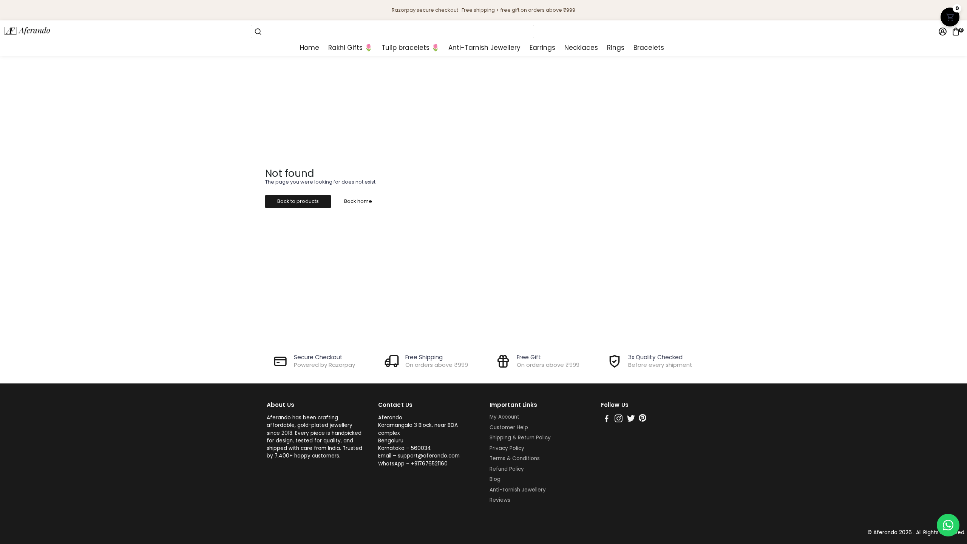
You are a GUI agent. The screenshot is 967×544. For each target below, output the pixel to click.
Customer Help (509, 428)
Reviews (500, 500)
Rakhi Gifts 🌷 (350, 47)
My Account (504, 417)
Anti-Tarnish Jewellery (484, 47)
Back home (358, 201)
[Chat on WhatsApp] (948, 525)
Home (309, 47)
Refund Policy (507, 469)
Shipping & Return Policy (520, 438)
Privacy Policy (507, 448)
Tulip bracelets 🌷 (410, 47)
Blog (495, 479)
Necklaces (581, 47)
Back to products (298, 201)
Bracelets (648, 47)
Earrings (542, 47)
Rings (615, 47)
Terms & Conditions (515, 459)
